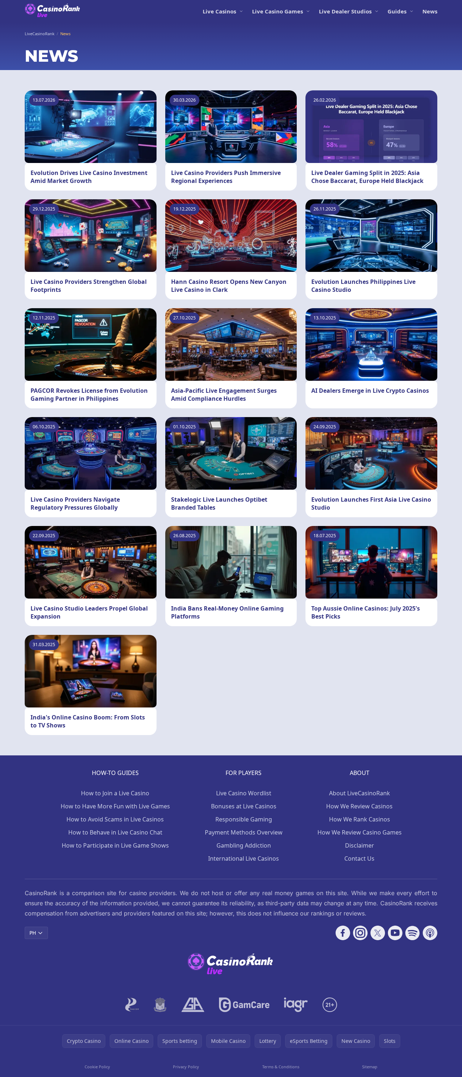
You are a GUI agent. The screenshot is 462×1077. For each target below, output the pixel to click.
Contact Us (359, 858)
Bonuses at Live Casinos (243, 806)
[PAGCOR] (132, 1005)
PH (32, 932)
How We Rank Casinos (359, 819)
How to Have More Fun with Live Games (115, 806)
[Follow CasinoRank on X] (377, 933)
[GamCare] (244, 1005)
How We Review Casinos (359, 806)
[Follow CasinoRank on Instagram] (360, 933)
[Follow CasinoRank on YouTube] (395, 933)
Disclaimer (359, 845)
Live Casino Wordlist (243, 793)
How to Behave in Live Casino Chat (115, 832)
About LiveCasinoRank (359, 793)
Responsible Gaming (243, 819)
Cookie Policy (97, 1066)
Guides (397, 11)
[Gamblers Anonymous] (192, 1005)
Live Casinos (219, 11)
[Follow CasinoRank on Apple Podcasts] (430, 933)
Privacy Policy (186, 1066)
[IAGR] (296, 1005)
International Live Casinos (243, 858)
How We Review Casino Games (359, 832)
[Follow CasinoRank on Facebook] (343, 933)
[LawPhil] (160, 1005)
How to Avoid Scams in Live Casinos (115, 819)
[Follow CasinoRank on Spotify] (412, 933)
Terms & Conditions (280, 1066)
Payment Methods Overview (244, 832)
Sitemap (369, 1066)
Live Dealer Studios (345, 11)
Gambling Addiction (243, 845)
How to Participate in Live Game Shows (115, 845)
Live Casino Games (277, 11)
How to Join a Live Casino (115, 793)
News (429, 11)
